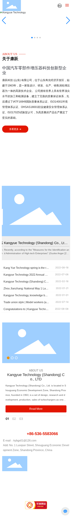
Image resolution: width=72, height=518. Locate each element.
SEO (54, 495)
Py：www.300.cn (40, 495)
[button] (32, 37)
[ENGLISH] (60, 5)
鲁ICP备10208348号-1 (36, 491)
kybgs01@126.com (24, 440)
